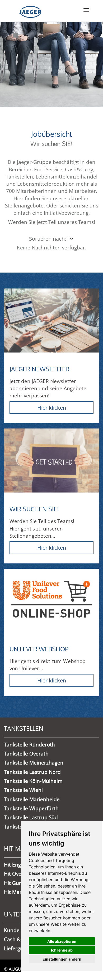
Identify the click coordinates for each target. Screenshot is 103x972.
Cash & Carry (19, 939)
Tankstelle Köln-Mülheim (33, 781)
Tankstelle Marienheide (32, 799)
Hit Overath (17, 873)
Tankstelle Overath (26, 753)
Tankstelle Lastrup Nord (32, 772)
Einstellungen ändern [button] (62, 959)
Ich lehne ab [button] (62, 950)
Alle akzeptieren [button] (61, 941)
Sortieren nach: (47, 238)
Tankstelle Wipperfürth (31, 808)
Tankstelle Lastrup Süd (31, 817)
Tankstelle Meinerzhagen (33, 762)
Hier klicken (51, 407)
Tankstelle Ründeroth (29, 744)
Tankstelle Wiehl (23, 790)
